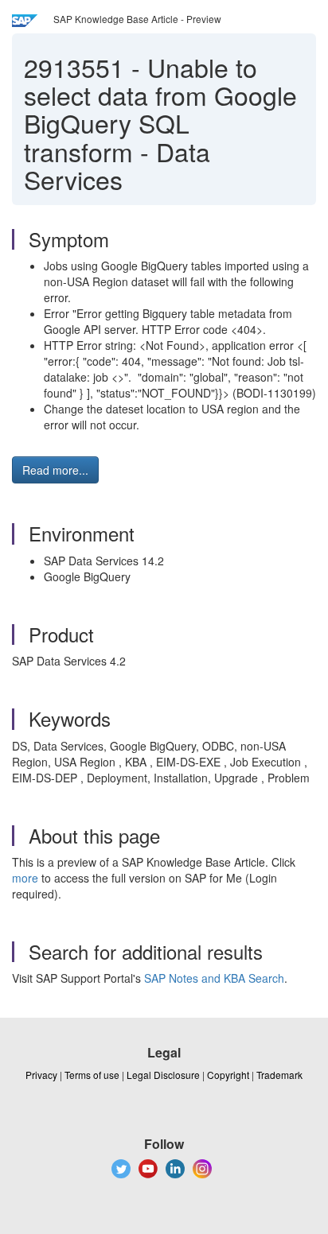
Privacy (41, 1074)
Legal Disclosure (163, 1074)
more (25, 878)
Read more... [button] (55, 470)
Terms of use (91, 1074)
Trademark (279, 1074)
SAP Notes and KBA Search (214, 978)
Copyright (228, 1074)
